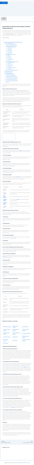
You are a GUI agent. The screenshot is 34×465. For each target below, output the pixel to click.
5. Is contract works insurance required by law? (11, 79)
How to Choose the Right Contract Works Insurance (12, 61)
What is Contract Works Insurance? (10, 43)
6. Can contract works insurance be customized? (11, 80)
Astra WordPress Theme (26, 462)
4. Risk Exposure (9, 66)
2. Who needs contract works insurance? (11, 75)
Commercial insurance (6, 336)
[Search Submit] (1, 3)
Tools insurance (15, 340)
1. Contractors (8, 55)
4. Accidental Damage (9, 50)
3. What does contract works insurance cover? (11, 76)
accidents (17, 199)
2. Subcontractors (9, 56)
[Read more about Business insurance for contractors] (9, 453)
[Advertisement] (17, 10)
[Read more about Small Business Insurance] (25, 452)
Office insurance (15, 336)
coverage (20, 150)
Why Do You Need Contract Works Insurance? (11, 44)
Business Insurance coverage (9, 71)
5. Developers (8, 60)
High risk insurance (25, 326)
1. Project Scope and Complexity (10, 62)
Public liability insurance (7, 326)
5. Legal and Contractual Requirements (11, 67)
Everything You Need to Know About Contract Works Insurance (13, 42)
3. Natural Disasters (9, 49)
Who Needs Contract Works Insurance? (10, 54)
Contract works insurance (26, 333)
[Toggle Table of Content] (3, 40)
